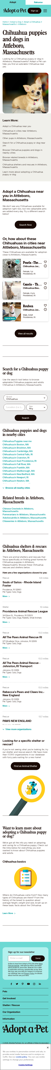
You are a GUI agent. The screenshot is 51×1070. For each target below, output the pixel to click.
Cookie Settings (25, 1065)
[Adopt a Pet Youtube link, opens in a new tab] (29, 984)
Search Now (25, 224)
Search (25, 418)
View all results (25, 333)
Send (37, 958)
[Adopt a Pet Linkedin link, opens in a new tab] (40, 984)
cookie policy (21, 1057)
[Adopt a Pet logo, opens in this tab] (26, 1032)
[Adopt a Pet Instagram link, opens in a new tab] (35, 984)
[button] (45, 262)
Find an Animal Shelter (25, 766)
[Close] (48, 1048)
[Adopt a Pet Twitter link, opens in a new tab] (18, 984)
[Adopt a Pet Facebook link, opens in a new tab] (12, 984)
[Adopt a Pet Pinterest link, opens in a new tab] (23, 984)
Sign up (34, 11)
